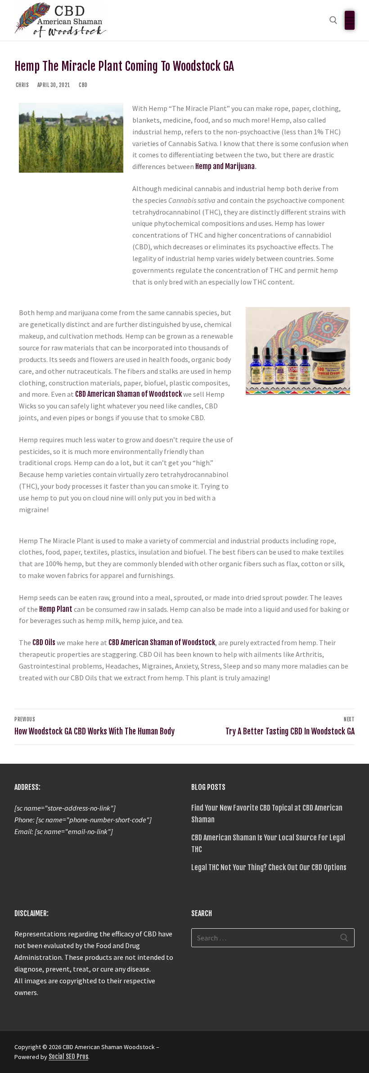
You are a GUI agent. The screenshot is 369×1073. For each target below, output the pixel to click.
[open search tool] (333, 20)
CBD (83, 85)
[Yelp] (248, 1050)
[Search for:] (273, 937)
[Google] (232, 1050)
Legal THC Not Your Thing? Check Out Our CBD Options (268, 867)
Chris (21, 85)
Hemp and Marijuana (225, 166)
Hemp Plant (55, 609)
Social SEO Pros (68, 1056)
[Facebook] (199, 1050)
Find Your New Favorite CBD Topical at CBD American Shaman (266, 813)
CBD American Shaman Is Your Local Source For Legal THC (268, 843)
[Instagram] (215, 1050)
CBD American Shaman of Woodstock (128, 394)
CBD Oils (43, 642)
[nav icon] (350, 20)
